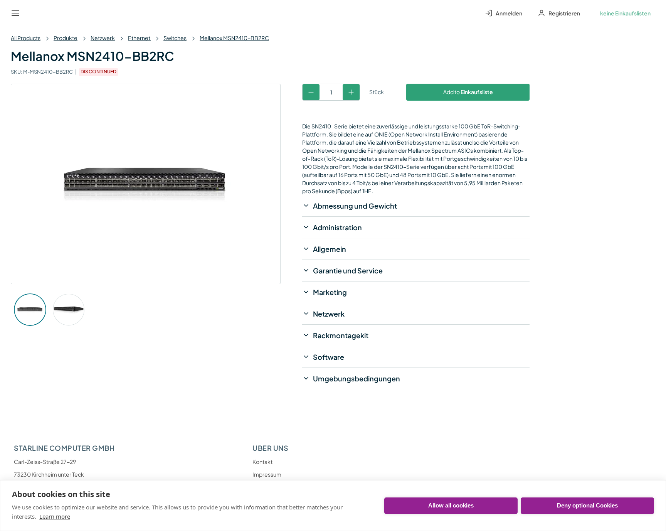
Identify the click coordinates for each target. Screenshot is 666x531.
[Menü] (15, 13)
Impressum (266, 474)
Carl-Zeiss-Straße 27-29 (45, 461)
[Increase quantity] (351, 92)
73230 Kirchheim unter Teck (49, 474)
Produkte (65, 37)
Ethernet (139, 37)
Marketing (330, 292)
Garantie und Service (348, 270)
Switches (175, 37)
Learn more (54, 516)
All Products (25, 37)
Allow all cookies (451, 505)
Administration (337, 227)
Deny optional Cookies (587, 505)
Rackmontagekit (340, 335)
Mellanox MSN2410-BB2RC (234, 37)
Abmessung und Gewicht (355, 205)
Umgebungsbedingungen (356, 378)
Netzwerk (103, 37)
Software (328, 356)
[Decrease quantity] (311, 92)
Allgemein (329, 248)
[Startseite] (33, 13)
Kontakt (262, 461)
